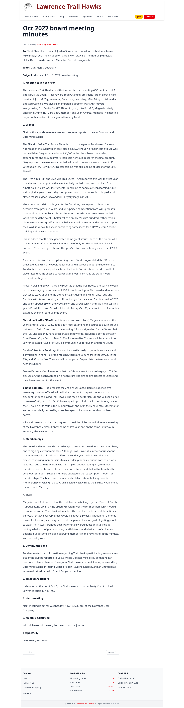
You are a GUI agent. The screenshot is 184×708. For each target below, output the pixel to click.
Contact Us (29, 682)
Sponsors (87, 16)
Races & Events (31, 16)
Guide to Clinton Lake (128, 682)
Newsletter (113, 16)
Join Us (27, 678)
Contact (149, 16)
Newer (111, 652)
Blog (62, 16)
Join (139, 16)
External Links (124, 687)
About (100, 16)
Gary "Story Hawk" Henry (47, 44)
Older (30, 652)
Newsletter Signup (32, 687)
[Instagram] (160, 16)
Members (73, 16)
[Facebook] (158, 16)
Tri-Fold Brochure (126, 678)
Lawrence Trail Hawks (85, 703)
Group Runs (49, 16)
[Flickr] (161, 16)
